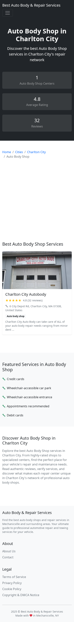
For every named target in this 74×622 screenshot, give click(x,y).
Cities (19, 152)
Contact (7, 557)
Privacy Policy (12, 583)
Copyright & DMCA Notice (20, 595)
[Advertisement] (37, 200)
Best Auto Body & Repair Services (31, 5)
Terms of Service (14, 577)
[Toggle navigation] (7, 13)
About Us (9, 551)
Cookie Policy (11, 589)
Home (6, 152)
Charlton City (36, 152)
